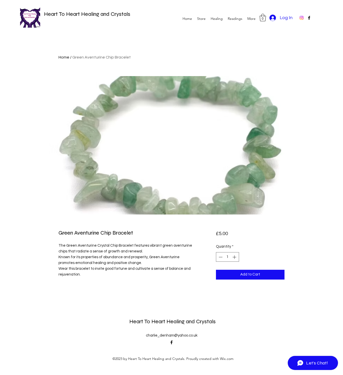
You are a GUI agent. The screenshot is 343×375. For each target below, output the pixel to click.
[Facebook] (309, 17)
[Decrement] (220, 257)
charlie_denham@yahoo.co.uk (171, 335)
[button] (263, 17)
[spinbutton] (227, 257)
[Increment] (235, 257)
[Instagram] (301, 17)
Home (64, 57)
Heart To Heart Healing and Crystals (87, 14)
